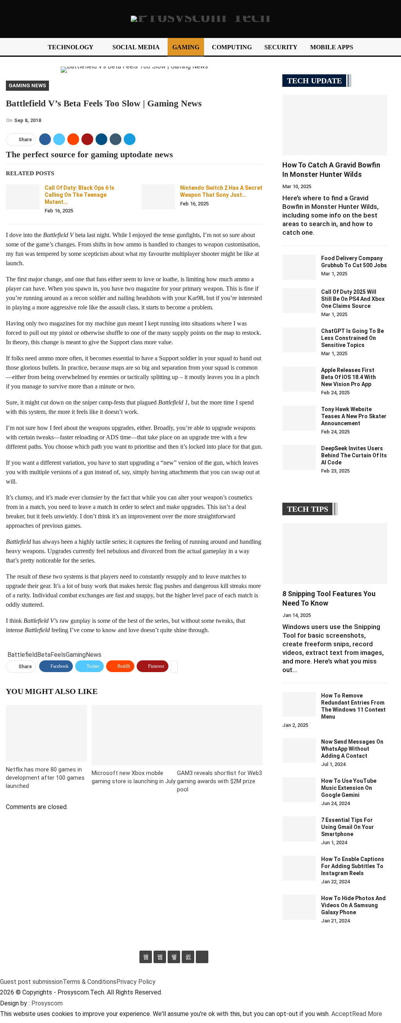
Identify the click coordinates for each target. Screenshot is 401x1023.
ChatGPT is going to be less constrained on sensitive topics (352, 338)
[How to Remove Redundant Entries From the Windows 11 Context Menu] (299, 704)
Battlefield (22, 654)
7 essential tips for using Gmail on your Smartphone (347, 827)
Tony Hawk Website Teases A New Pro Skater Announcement (354, 416)
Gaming (76, 654)
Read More (367, 1014)
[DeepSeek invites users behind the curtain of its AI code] (299, 457)
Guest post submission (31, 981)
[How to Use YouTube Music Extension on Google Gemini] (299, 789)
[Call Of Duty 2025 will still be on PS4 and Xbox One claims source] (299, 300)
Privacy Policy (135, 981)
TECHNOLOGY (71, 47)
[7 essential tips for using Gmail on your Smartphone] (299, 828)
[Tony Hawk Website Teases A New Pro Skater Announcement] (299, 418)
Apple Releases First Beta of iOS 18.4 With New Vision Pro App (348, 377)
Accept (341, 1014)
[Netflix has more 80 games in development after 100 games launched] (46, 733)
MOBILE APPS (331, 47)
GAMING (185, 47)
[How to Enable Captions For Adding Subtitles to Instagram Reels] (299, 868)
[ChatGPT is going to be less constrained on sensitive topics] (299, 339)
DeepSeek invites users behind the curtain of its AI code (354, 455)
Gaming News (27, 85)
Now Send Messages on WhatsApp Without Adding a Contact (352, 749)
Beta (44, 654)
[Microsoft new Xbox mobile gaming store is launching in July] (134, 735)
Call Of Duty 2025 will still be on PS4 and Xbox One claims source (353, 299)
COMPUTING (232, 47)
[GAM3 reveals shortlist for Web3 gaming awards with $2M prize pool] (220, 735)
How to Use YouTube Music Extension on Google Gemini (348, 788)
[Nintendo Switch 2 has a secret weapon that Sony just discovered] (158, 196)
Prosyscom (47, 1003)
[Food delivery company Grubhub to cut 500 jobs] (299, 267)
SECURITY (281, 47)
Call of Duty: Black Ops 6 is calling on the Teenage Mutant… (79, 195)
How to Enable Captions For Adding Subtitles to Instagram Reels (352, 866)
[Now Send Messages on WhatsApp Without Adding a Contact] (299, 750)
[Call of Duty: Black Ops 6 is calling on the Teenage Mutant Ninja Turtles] (23, 196)
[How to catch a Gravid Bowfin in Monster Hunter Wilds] (334, 125)
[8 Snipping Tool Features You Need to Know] (334, 553)
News (93, 654)
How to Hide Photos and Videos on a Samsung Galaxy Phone (353, 905)
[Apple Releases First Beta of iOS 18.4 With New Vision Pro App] (299, 379)
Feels (58, 654)
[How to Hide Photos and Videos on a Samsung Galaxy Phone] (299, 907)
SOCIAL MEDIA (136, 47)
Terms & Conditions (89, 981)
